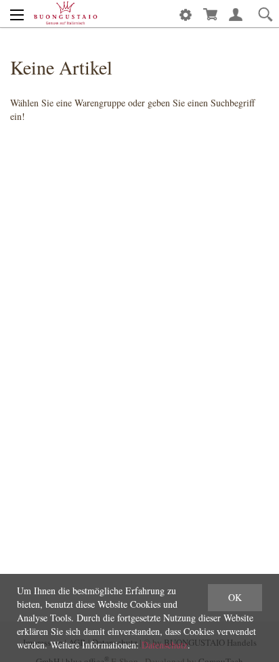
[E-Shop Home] (65, 13)
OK (235, 597)
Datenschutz (165, 644)
